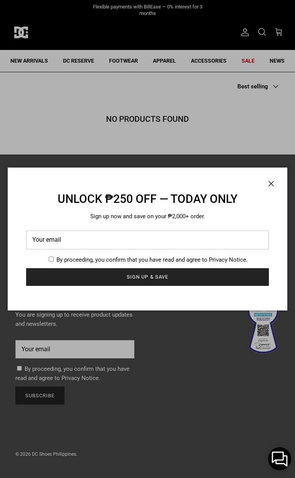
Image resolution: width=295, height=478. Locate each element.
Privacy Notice (227, 259)
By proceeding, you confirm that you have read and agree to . (151, 259)
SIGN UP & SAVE (147, 277)
